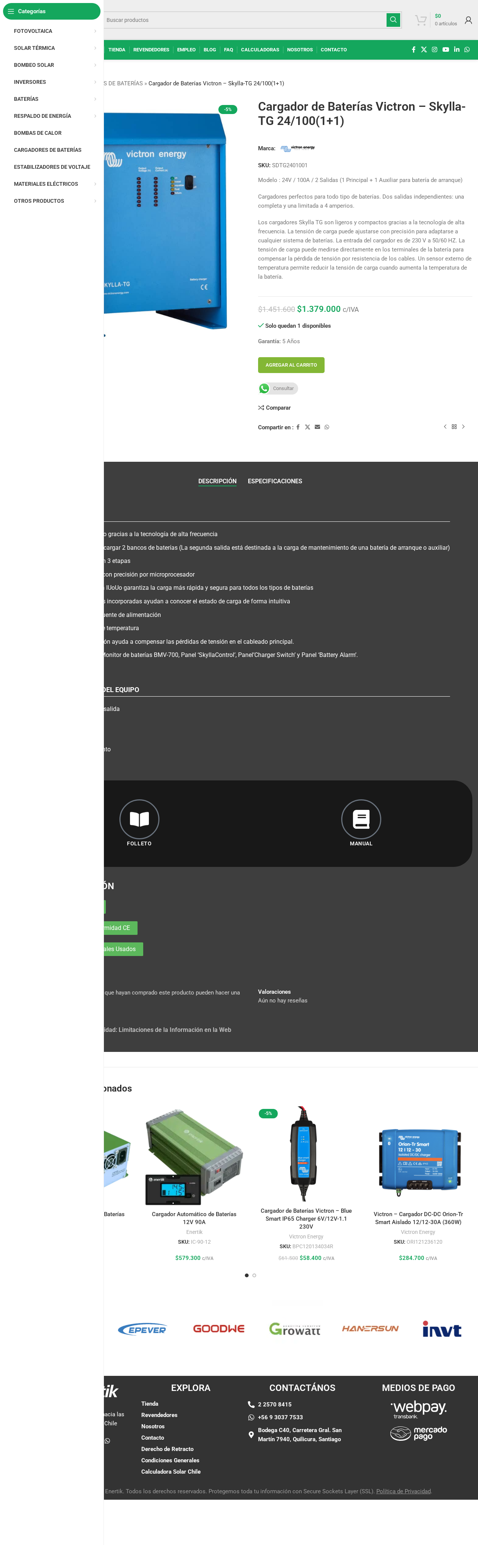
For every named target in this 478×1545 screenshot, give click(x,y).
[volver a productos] (454, 427)
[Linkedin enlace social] (457, 50)
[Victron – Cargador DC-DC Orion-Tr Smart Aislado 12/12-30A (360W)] (418, 1156)
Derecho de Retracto (167, 1449)
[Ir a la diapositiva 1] (247, 1275)
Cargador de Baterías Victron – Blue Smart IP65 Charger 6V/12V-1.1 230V (306, 1218)
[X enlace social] (423, 50)
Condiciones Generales (170, 1460)
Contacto (152, 1437)
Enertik (194, 1232)
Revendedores (159, 1415)
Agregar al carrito (291, 365)
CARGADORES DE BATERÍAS (107, 83)
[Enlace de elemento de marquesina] (125, 1328)
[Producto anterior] (445, 427)
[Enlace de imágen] (418, 1409)
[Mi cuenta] (468, 20)
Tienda (149, 1403)
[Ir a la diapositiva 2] (254, 1275)
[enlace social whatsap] (467, 50)
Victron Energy (306, 1237)
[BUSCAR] (393, 20)
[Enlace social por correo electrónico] (317, 427)
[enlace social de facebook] (413, 50)
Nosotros (153, 1426)
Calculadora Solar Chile (171, 1471)
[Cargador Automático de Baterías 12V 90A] (194, 1156)
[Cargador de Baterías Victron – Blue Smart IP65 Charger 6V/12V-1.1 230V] (306, 1154)
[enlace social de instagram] (435, 50)
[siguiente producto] (463, 427)
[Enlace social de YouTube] (446, 50)
